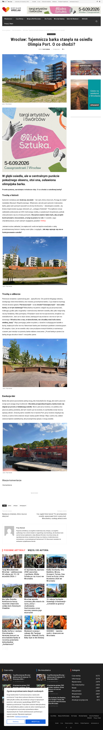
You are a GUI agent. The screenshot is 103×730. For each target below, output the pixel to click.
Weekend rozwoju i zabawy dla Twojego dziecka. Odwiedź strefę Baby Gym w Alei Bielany (34, 634)
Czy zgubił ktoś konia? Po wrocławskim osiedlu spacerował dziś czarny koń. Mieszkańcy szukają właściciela (52, 516)
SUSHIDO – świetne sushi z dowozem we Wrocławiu (55, 633)
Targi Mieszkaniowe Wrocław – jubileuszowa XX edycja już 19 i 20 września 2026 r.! (12, 573)
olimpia (15, 505)
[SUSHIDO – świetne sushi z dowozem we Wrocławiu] (57, 622)
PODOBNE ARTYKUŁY (14, 550)
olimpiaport (23, 505)
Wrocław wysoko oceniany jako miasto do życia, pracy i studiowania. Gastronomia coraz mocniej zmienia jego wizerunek (34, 606)
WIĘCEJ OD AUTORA (38, 550)
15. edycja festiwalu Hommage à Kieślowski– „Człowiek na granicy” (56, 601)
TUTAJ (43, 221)
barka (9, 505)
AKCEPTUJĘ (35, 721)
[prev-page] (3, 648)
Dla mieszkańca (16, 30)
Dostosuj (15, 721)
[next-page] (6, 648)
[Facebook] (97, 1)
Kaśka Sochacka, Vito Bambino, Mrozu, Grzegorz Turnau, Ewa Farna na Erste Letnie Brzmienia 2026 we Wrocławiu (56, 575)
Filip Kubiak (46, 49)
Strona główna (6, 30)
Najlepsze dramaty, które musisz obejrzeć (14, 515)
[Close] (46, 689)
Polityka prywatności (21, 716)
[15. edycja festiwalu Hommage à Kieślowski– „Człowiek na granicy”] (57, 591)
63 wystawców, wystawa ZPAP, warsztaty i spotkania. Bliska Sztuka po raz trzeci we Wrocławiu (34, 574)
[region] (26, 707)
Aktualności (6, 567)
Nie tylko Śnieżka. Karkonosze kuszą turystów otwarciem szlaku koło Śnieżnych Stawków (11, 603)
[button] (96, 21)
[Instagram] (99, 1)
